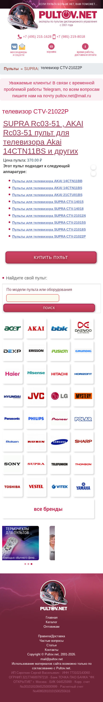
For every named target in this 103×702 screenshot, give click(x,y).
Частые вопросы (51, 640)
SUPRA (31, 69)
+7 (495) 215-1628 (37, 36)
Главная (51, 617)
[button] (18, 50)
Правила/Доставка (51, 636)
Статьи (51, 645)
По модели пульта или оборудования (39, 290)
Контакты (51, 650)
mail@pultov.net (51, 659)
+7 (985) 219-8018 (71, 36)
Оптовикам (51, 626)
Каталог (51, 622)
